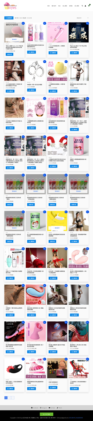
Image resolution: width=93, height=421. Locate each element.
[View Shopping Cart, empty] (88, 6)
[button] (82, 6)
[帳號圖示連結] (85, 6)
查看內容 (9, 54)
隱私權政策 (72, 418)
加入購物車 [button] (31, 52)
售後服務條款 (79, 418)
